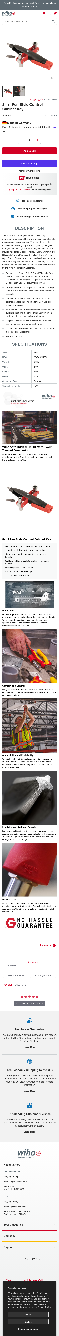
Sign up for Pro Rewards (18, 189)
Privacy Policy (44, 1307)
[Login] (49, 13)
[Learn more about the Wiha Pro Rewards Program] (29, 178)
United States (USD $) (28, 1259)
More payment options (29, 170)
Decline (28, 1321)
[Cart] (55, 13)
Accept (28, 1314)
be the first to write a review (29, 1004)
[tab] (16, 975)
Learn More (29, 1047)
